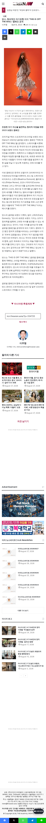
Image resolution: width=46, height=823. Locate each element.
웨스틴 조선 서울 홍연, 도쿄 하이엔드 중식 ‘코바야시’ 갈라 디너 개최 (12, 380)
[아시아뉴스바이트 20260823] (9, 600)
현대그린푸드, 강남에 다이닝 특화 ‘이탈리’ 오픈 (11, 406)
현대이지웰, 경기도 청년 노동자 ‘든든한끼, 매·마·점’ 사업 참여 (33, 380)
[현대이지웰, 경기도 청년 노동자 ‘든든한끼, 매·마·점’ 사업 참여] (34, 369)
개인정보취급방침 (20, 811)
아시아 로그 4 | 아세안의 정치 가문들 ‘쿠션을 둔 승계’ (29, 628)
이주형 (4, 25)
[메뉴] (3, 5)
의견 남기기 (23, 421)
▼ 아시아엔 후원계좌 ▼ (23, 303)
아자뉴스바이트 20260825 (28, 573)
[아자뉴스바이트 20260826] (9, 564)
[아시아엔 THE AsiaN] (23, 4)
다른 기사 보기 (23, 610)
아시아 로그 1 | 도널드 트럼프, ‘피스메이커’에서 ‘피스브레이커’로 (31, 664)
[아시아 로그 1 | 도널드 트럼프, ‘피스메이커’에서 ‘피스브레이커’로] (9, 666)
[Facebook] (4, 31)
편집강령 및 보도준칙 (33, 808)
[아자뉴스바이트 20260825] (9, 576)
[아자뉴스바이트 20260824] (9, 588)
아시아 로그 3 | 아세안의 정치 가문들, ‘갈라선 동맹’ (29, 640)
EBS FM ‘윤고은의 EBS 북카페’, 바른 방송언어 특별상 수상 (34, 407)
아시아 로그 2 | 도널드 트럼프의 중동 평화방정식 (29, 652)
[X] (10, 31)
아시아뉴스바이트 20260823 (29, 597)
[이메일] (35, 31)
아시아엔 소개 (7, 808)
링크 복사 (23, 322)
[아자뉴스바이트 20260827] (9, 551)
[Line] (29, 31)
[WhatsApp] (17, 31)
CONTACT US (33, 811)
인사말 (15, 808)
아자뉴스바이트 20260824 (28, 585)
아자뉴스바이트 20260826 (28, 561)
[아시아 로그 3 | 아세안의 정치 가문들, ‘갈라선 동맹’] (9, 642)
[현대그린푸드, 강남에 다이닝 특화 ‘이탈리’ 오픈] (12, 396)
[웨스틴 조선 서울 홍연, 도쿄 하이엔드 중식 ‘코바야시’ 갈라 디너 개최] (12, 369)
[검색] (43, 5)
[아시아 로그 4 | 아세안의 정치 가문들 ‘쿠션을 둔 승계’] (9, 630)
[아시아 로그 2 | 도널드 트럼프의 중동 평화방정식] (9, 654)
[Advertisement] (23, 455)
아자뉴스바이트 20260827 (28, 548)
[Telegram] (23, 31)
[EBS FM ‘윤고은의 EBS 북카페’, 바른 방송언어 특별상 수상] (34, 396)
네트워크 (22, 808)
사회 (4, 16)
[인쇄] (4, 37)
